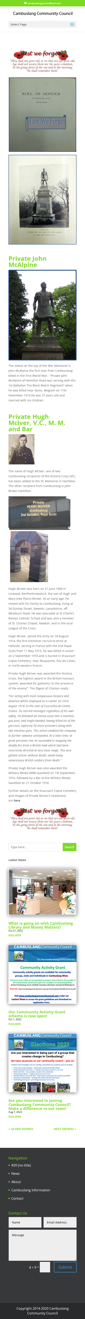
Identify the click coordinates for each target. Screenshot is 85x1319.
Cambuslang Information (30, 1190)
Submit (65, 1267)
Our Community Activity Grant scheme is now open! (36, 1014)
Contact (17, 1198)
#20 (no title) (21, 1165)
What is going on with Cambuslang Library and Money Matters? (40, 925)
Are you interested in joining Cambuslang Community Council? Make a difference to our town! (39, 1104)
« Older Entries (20, 1129)
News (15, 1173)
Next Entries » (65, 1129)
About (16, 1182)
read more (14, 934)
